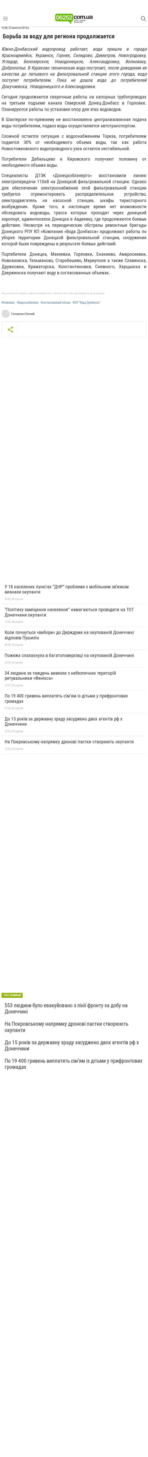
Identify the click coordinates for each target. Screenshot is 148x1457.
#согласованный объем (55, 302)
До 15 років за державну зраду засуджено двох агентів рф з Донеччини (63, 721)
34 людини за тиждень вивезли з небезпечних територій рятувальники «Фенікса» (60, 675)
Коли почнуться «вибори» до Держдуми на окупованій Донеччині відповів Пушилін (69, 635)
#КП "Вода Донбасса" (86, 302)
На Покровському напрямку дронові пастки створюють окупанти (69, 741)
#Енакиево (8, 302)
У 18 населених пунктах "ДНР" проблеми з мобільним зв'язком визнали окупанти (67, 589)
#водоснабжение (27, 302)
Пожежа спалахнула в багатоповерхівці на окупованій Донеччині (69, 655)
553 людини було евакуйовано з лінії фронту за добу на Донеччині (66, 1008)
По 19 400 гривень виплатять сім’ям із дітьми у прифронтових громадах (66, 698)
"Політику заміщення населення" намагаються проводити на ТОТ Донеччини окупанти (69, 612)
